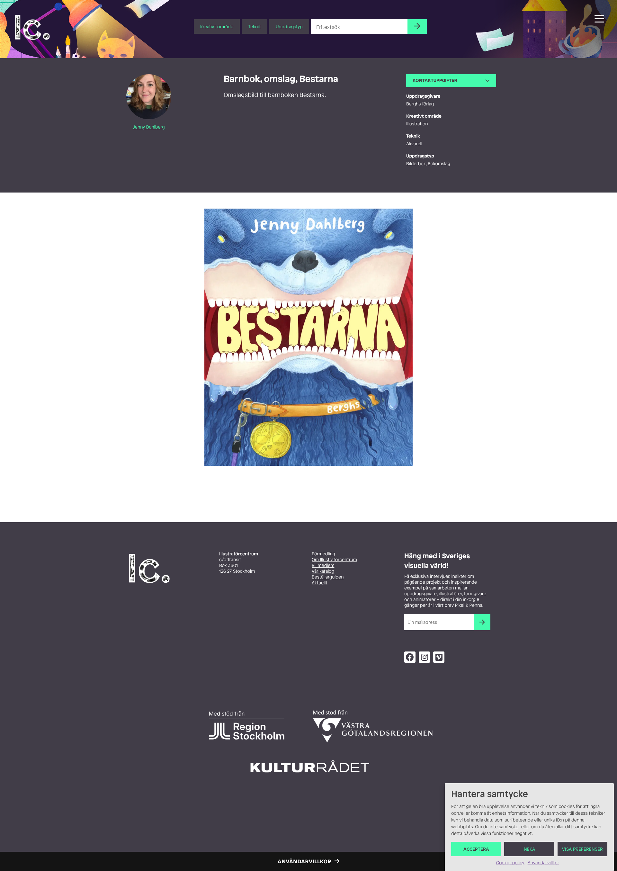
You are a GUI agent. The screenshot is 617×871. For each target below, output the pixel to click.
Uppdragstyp (289, 26)
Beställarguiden (328, 577)
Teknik (254, 26)
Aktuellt (319, 583)
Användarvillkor (543, 863)
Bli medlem (323, 565)
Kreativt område (216, 26)
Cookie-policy (510, 863)
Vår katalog (323, 571)
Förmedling (323, 554)
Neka (529, 849)
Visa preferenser (582, 849)
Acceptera (476, 849)
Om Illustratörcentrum (334, 560)
